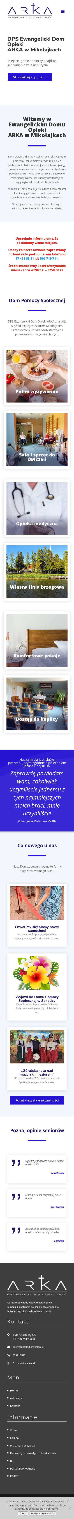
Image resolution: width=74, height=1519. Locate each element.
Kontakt (15, 1406)
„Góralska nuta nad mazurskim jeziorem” (37, 1072)
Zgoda (23, 1513)
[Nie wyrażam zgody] (69, 1508)
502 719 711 (49, 258)
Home (14, 1390)
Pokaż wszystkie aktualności (37, 1100)
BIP (12, 1461)
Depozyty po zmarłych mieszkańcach (33, 1453)
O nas (13, 1430)
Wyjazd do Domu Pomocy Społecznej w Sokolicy (37, 999)
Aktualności (17, 1398)
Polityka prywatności (22, 1468)
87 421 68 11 (24, 258)
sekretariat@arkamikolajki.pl (28, 1346)
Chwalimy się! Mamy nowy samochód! (37, 929)
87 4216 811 (19, 1355)
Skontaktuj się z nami (29, 77)
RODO (14, 1476)
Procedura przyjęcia (22, 1445)
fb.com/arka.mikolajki (24, 1363)
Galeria (14, 1438)
